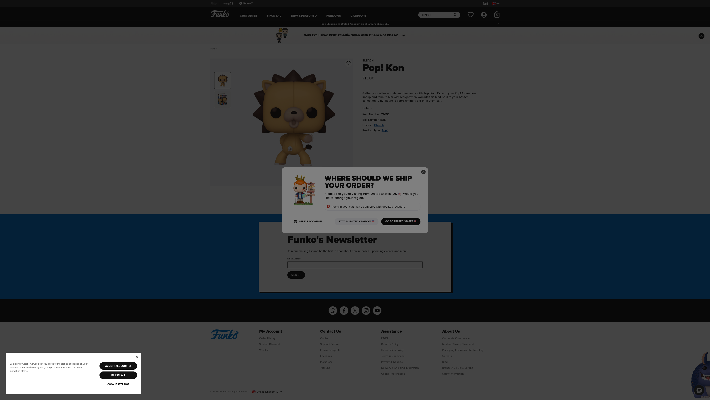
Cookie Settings (118, 384)
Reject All (118, 375)
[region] (73, 373)
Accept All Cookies (118, 366)
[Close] (137, 357)
